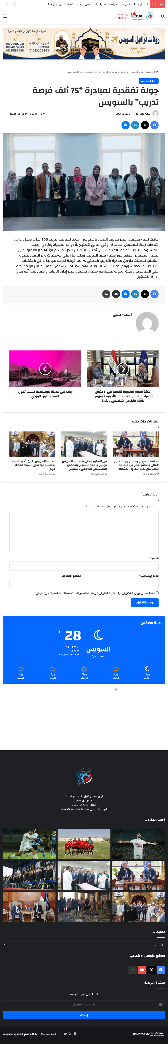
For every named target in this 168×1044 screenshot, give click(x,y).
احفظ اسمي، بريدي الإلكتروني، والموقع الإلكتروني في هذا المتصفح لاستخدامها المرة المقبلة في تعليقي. (95, 593)
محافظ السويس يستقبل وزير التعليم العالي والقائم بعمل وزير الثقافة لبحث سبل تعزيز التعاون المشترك (136, 465)
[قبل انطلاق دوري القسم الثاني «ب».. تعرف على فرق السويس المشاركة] (84, 844)
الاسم (154, 558)
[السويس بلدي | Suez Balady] (135, 16)
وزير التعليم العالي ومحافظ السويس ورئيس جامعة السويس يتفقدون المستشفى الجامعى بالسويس (84, 465)
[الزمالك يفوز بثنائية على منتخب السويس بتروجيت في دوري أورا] (138, 844)
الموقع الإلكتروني (71, 575)
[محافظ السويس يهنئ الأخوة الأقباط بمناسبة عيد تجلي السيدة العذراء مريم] (32, 444)
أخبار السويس (136, 72)
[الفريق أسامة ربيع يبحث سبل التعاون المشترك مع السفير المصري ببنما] (29, 907)
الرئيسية (151, 72)
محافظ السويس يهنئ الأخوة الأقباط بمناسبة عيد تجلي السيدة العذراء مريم (32, 465)
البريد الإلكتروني (149, 575)
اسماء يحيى (145, 114)
